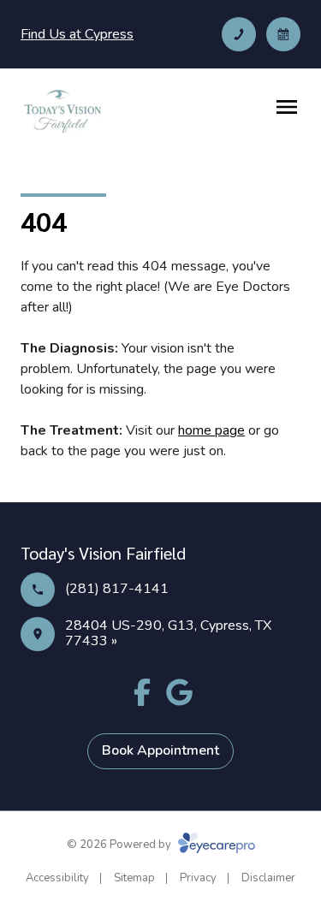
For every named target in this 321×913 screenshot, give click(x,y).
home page (211, 430)
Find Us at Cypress (77, 34)
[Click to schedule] (283, 34)
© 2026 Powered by (120, 844)
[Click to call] (239, 34)
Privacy (198, 878)
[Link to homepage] (62, 110)
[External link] (179, 692)
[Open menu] (286, 107)
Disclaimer (268, 878)
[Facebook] (142, 692)
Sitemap (134, 878)
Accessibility (57, 878)
